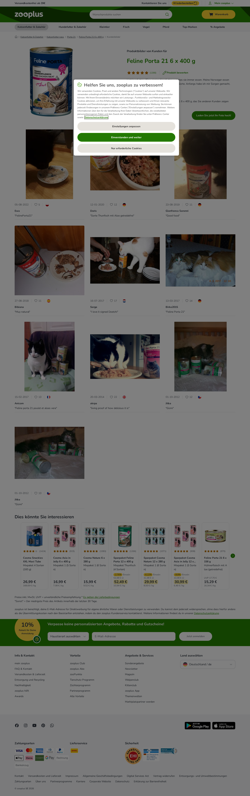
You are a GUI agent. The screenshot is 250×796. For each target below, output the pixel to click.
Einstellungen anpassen (126, 126)
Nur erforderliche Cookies (126, 148)
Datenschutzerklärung (96, 117)
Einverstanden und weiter (126, 137)
